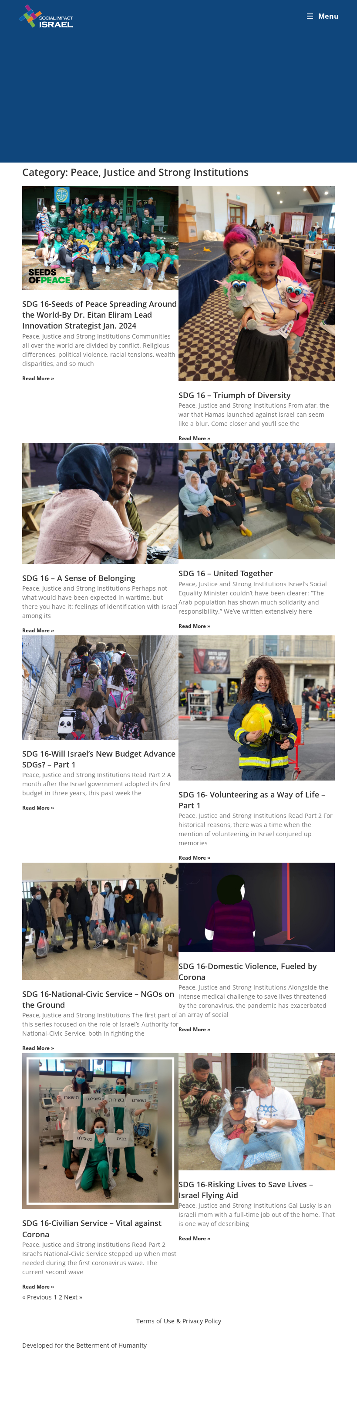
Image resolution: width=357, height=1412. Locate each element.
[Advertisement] (178, 97)
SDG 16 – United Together (225, 573)
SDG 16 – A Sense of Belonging (78, 578)
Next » (73, 1297)
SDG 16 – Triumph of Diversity (234, 395)
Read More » (38, 378)
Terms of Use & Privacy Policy (178, 1321)
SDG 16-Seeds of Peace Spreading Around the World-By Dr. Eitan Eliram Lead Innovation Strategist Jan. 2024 (99, 315)
